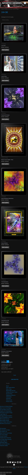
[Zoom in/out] (1, 472)
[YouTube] (18, 462)
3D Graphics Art (3, 431)
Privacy (25, 467)
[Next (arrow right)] (4, 474)
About (7, 385)
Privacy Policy (9, 401)
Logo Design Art (3, 414)
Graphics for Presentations (6, 411)
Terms (14, 468)
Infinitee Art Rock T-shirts (11, 392)
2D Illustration (3, 428)
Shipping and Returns (10, 395)
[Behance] (15, 462)
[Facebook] (8, 462)
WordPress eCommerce (5, 423)
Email (15, 375)
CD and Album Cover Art (5, 409)
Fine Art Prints (9, 393)
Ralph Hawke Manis (10, 387)
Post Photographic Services (6, 417)
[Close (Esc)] (10, 472)
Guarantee (8, 398)
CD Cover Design (4, 434)
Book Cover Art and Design (6, 433)
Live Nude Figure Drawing (5, 439)
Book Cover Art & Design (5, 408)
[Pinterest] (20, 462)
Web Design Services (10, 390)
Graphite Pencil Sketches (5, 437)
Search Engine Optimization (6, 422)
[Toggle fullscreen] (4, 472)
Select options (5, 49)
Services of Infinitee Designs (6, 406)
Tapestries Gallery (4, 445)
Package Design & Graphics (6, 415)
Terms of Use (9, 400)
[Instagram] (10, 462)
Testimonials (9, 396)
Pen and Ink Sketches (5, 444)
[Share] (7, 472)
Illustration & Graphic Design (6, 412)
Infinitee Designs (12, 3)
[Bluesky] (13, 462)
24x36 (14, 9)
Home (2, 9)
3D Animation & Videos (5, 430)
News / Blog (8, 389)
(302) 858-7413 (14, 379)
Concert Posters (3, 436)
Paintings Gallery (3, 442)
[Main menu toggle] (25, 3)
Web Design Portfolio (4, 420)
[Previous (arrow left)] (1, 474)
